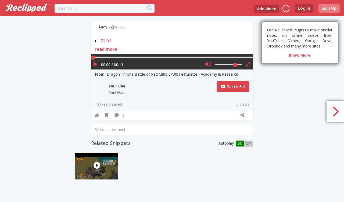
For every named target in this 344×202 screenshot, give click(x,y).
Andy (103, 27)
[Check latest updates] (285, 8)
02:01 (106, 41)
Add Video (267, 8)
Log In (304, 8)
